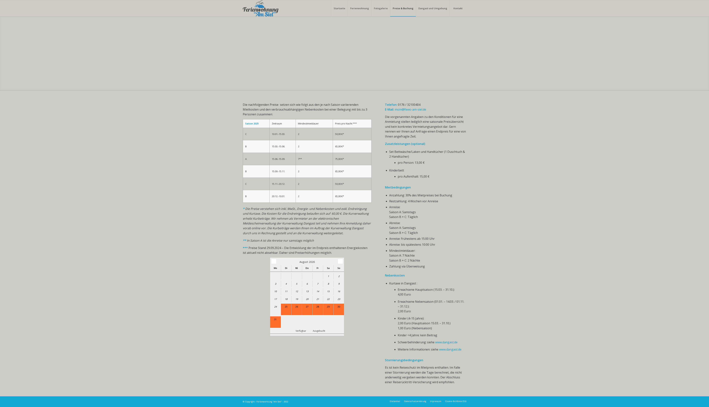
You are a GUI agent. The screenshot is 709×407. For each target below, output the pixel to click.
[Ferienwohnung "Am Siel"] (260, 8)
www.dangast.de (446, 342)
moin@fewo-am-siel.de (410, 109)
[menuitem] (339, 8)
